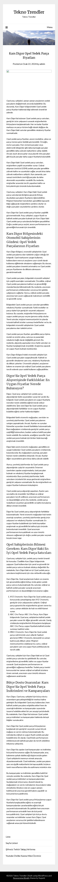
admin (42, 64)
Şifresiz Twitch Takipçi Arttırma (20, 849)
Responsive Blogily (21, 878)
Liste (8, 836)
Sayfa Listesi (12, 843)
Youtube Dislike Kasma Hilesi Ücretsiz (23, 856)
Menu (50, 27)
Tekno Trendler (29, 12)
